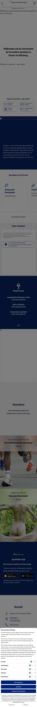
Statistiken (3, 673)
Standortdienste (4, 665)
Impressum (25, 704)
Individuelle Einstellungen (18, 691)
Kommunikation (4, 676)
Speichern (18, 687)
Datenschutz (11, 704)
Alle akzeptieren (18, 682)
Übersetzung (4, 669)
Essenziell (3, 662)
